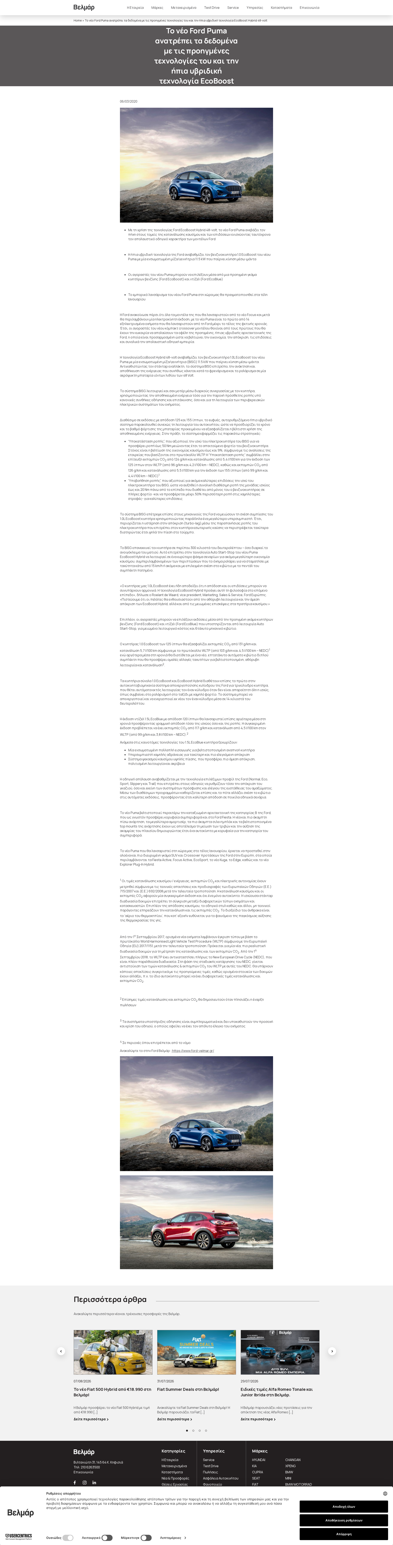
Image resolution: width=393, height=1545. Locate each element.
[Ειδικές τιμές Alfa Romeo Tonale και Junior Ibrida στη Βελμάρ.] (280, 1352)
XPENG (290, 1466)
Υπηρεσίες (255, 7)
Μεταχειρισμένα (183, 7)
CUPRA (257, 1472)
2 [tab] (193, 1431)
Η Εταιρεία (135, 7)
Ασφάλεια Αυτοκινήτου (220, 1478)
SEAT (256, 1478)
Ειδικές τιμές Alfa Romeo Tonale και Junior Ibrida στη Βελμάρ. (277, 1392)
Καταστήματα (281, 7)
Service (233, 7)
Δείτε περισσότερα (90, 1419)
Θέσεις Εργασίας (175, 1484)
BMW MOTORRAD (298, 1484)
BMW (289, 1472)
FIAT (255, 1484)
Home (78, 20)
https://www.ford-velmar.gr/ (193, 1050)
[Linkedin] (94, 1484)
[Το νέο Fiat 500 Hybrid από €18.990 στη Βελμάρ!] (113, 1352)
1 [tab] (187, 1431)
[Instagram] (84, 1484)
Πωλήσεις (210, 1472)
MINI (288, 1478)
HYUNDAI (258, 1460)
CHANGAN (292, 1460)
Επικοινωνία (309, 7)
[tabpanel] (113, 1376)
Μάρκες (157, 7)
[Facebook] (75, 1484)
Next (332, 1351)
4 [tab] (206, 1431)
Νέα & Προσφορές (175, 1478)
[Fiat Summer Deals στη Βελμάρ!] (196, 1352)
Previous (61, 1351)
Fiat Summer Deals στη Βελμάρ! (188, 1389)
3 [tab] (200, 1431)
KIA (254, 1466)
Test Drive (212, 7)
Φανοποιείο (212, 1484)
